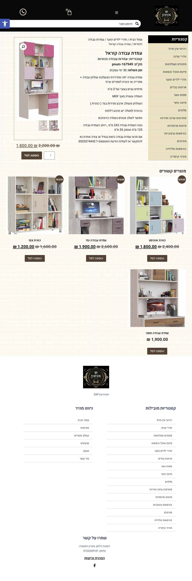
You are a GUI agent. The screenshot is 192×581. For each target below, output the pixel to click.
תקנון (86, 451)
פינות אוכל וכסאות (174, 72)
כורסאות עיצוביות (175, 133)
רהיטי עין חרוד (177, 49)
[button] (5, 24)
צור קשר (84, 458)
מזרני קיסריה (178, 156)
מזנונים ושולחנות (175, 64)
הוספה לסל (31, 155)
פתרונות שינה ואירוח (173, 118)
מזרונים (181, 141)
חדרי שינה (179, 56)
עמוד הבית (136, 39)
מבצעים (85, 443)
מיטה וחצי (180, 102)
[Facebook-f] (94, 565)
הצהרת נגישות (94, 558)
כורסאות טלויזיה (176, 149)
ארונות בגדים (178, 87)
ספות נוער (180, 95)
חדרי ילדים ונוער (176, 79)
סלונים (182, 110)
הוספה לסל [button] (157, 258)
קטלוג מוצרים (81, 435)
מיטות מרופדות (176, 126)
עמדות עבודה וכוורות (113, 59)
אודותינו (84, 428)
